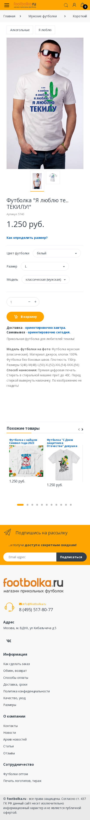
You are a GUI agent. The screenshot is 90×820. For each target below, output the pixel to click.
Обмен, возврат (15, 671)
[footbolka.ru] (25, 5)
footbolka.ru (16, 799)
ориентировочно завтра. (45, 328)
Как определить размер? (27, 238)
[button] (66, 5)
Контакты (10, 726)
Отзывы (9, 753)
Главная (9, 16)
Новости (9, 732)
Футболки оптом (15, 774)
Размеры (9, 705)
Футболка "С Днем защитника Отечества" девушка (62, 443)
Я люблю (45, 30)
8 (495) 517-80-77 (36, 609)
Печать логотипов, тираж (22, 781)
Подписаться (71, 557)
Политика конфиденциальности (26, 691)
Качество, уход (14, 698)
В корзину (28, 317)
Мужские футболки (42, 16)
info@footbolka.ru (34, 604)
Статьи (8, 746)
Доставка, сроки (15, 684)
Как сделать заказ (16, 664)
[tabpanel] (26, 461)
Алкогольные (19, 30)
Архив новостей (15, 739)
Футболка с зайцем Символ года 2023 (23, 441)
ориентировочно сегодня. (49, 332)
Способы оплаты (15, 678)
